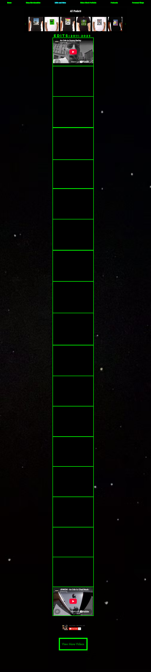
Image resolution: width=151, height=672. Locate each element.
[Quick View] (36, 24)
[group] (75, 24)
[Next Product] (125, 24)
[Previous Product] (25, 24)
